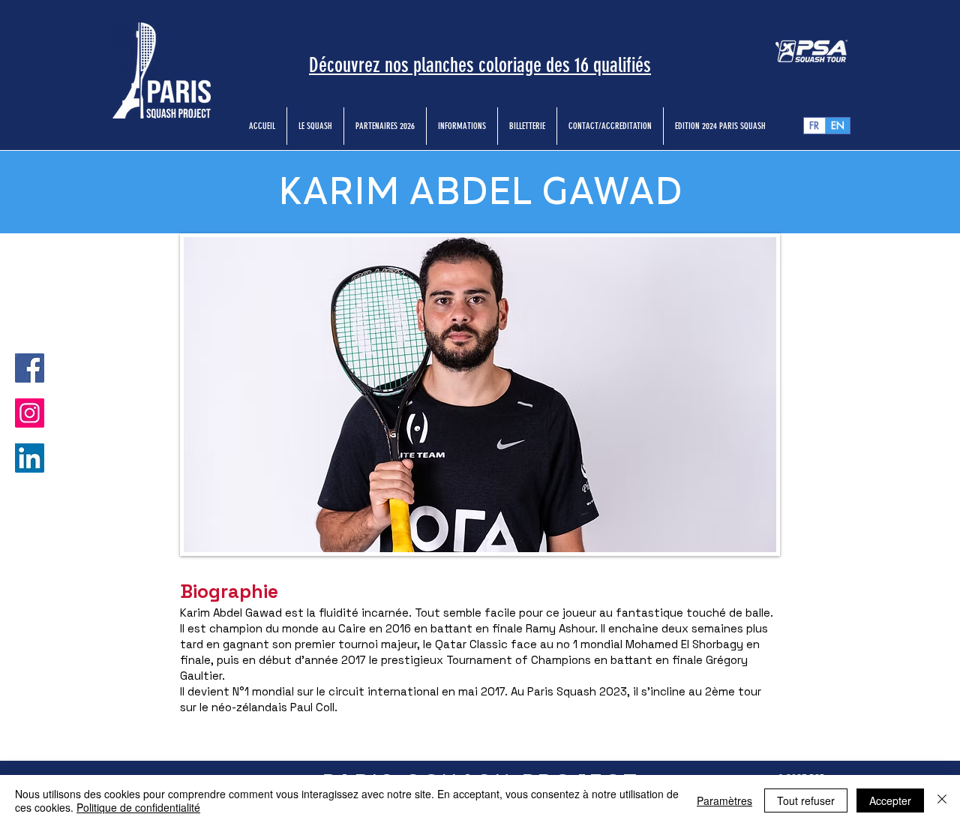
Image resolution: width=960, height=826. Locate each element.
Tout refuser (806, 800)
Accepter (890, 800)
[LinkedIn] (29, 458)
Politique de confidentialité (138, 807)
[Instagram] (29, 413)
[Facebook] (29, 368)
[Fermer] (942, 800)
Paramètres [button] (724, 800)
